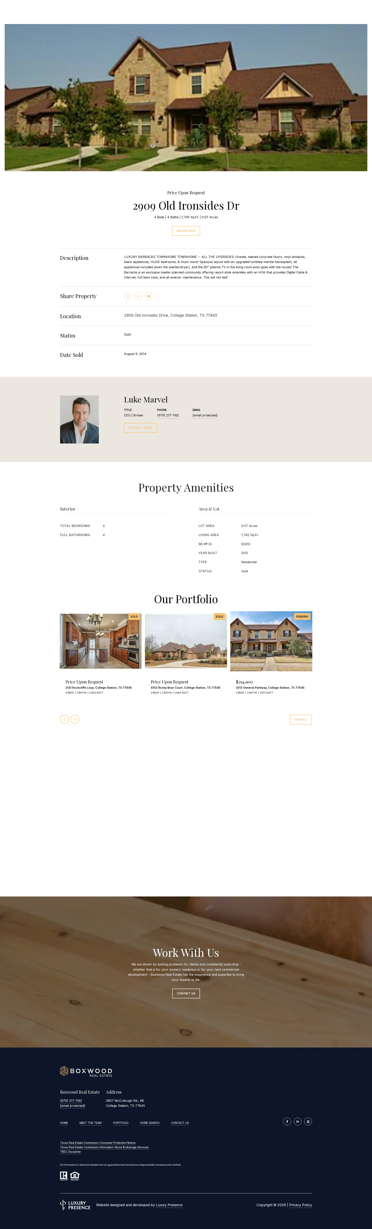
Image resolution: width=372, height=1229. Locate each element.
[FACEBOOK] (287, 1121)
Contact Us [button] (186, 993)
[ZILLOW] (308, 1121)
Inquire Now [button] (186, 230)
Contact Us (180, 1122)
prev (64, 719)
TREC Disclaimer (70, 1151)
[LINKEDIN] (297, 1121)
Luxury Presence (169, 1205)
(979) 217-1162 (168, 415)
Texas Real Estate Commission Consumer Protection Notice (98, 1142)
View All (301, 719)
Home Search (149, 1122)
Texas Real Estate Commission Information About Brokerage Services (104, 1147)
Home (64, 1122)
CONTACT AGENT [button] (140, 427)
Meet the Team (91, 1122)
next (75, 719)
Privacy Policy (300, 1205)
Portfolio (120, 1122)
